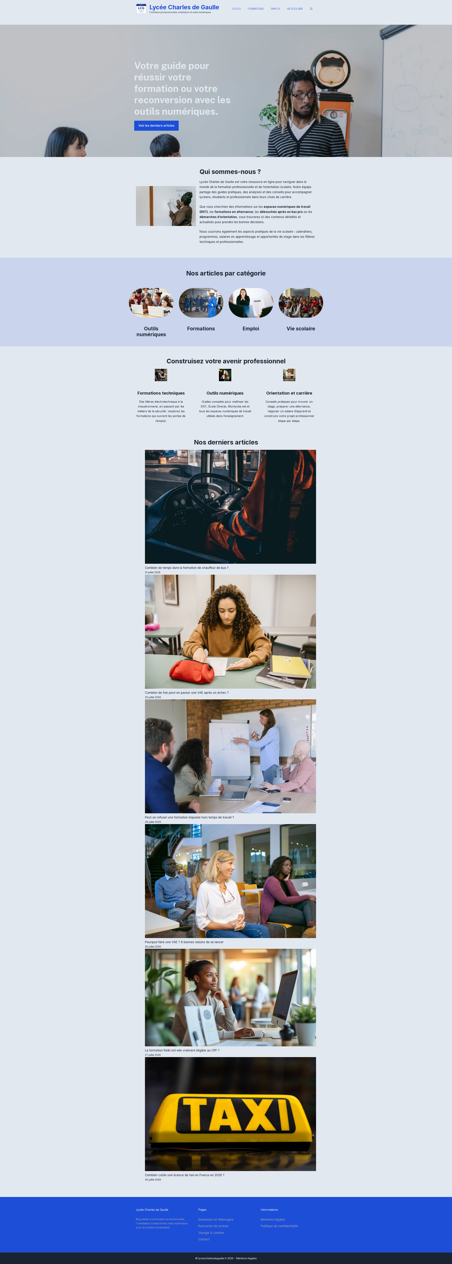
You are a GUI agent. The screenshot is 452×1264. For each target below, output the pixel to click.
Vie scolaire (295, 8)
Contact (204, 1239)
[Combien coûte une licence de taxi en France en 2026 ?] (230, 1115)
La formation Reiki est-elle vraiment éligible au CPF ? (182, 1050)
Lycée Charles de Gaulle (184, 7)
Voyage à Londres (211, 1233)
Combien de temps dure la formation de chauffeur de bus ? (186, 568)
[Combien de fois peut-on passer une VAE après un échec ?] (230, 632)
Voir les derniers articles (156, 125)
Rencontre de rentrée (213, 1226)
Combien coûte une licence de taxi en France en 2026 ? (184, 1175)
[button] (311, 9)
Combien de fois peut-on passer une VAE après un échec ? (187, 692)
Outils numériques (151, 332)
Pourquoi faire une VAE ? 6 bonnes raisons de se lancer (184, 942)
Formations (256, 8)
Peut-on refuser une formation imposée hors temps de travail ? (189, 817)
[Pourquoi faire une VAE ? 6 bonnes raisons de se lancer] (230, 882)
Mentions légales (273, 1219)
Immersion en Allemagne (215, 1219)
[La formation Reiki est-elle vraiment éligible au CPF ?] (230, 998)
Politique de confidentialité (279, 1226)
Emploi (275, 8)
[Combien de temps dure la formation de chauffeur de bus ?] (230, 507)
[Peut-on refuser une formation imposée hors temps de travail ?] (230, 757)
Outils (236, 8)
